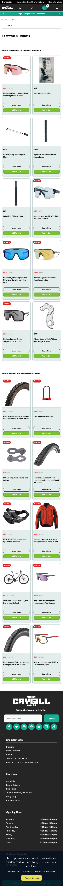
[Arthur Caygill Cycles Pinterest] (31, 726)
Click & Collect (13, 750)
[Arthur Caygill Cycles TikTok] (54, 726)
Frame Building (13, 785)
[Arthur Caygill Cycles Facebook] (9, 726)
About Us (10, 781)
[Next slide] (59, 14)
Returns (9, 754)
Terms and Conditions (16, 758)
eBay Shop (11, 796)
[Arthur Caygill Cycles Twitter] (16, 726)
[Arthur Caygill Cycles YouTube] (39, 726)
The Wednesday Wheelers (19, 792)
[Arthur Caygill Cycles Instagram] (24, 726)
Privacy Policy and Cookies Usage (22, 762)
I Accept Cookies (31, 878)
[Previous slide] (4, 14)
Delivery (10, 746)
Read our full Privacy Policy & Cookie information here (31, 871)
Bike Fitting (11, 788)
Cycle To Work (13, 800)
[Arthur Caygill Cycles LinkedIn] (46, 726)
